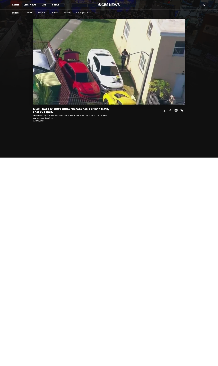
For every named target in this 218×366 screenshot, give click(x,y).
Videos (67, 12)
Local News (30, 5)
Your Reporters (82, 12)
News (30, 12)
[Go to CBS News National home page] (109, 4)
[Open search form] (204, 4)
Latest (15, 5)
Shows (56, 5)
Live (44, 4)
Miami (15, 12)
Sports (55, 12)
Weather (42, 12)
